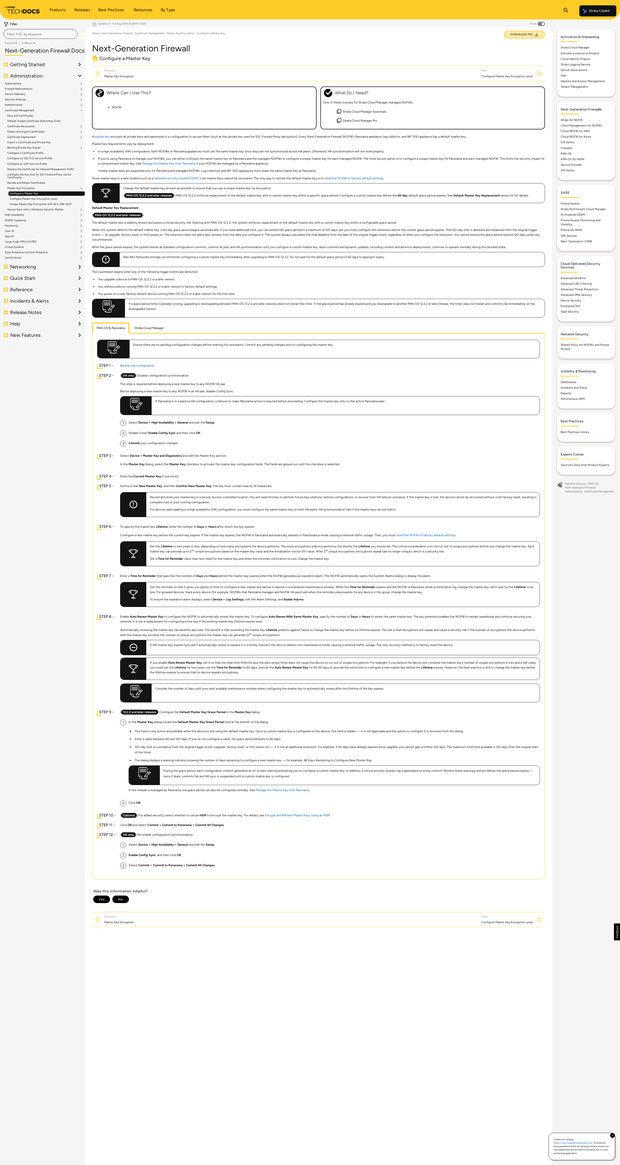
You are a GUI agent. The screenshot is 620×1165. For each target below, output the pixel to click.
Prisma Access (570, 203)
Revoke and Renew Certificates (26, 182)
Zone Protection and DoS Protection (26, 252)
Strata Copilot (599, 11)
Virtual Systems (14, 247)
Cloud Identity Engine (575, 59)
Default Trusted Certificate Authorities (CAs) (34, 121)
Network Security (575, 483)
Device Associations (574, 70)
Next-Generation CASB (576, 241)
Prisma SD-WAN (571, 230)
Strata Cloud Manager (575, 47)
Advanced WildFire (573, 278)
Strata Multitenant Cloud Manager (583, 209)
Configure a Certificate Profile (25, 153)
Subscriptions (13, 83)
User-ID (9, 231)
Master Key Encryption (21, 188)
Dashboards (568, 382)
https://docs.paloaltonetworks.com (573, 1142)
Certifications (13, 257)
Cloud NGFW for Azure (576, 136)
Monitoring (11, 225)
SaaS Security (570, 311)
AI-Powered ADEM (573, 214)
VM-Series (567, 170)
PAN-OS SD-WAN (572, 159)
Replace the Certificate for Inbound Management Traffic (40, 169)
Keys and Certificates (20, 115)
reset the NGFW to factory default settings (353, 178)
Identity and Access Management (583, 81)
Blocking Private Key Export (23, 147)
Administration (573, 491)
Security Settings (15, 99)
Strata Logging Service (575, 64)
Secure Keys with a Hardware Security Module (35, 209)
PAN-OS (566, 153)
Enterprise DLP (570, 306)
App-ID (9, 236)
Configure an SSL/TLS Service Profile (29, 158)
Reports (566, 393)
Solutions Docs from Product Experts (585, 465)
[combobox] (41, 34)
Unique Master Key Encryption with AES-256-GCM (40, 204)
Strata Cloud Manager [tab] (149, 328)
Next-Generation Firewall (117, 33)
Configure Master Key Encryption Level (33, 198)
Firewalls (566, 148)
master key (102, 136)
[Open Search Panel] (565, 11)
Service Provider (571, 164)
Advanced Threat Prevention (579, 289)
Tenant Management (574, 86)
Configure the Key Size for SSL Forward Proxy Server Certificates (39, 176)
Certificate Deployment (21, 137)
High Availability (14, 214)
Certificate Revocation (21, 126)
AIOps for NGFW (572, 120)
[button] (617, 931)
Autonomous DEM (573, 399)
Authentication (14, 104)
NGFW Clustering (15, 220)
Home (95, 33)
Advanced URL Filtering (576, 283)
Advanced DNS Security (576, 295)
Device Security (571, 300)
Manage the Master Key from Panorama (168, 163)
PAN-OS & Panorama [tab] (111, 328)
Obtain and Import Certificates (25, 131)
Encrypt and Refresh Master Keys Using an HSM (297, 815)
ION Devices (569, 235)
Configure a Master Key (24, 193)
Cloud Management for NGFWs (581, 125)
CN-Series (567, 142)
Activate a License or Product (580, 53)
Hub (563, 75)
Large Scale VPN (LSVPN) (21, 241)
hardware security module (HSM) (176, 178)
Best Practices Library (575, 432)
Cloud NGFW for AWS (575, 131)
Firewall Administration (18, 88)
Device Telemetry (15, 94)
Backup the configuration (137, 365)
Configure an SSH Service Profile (27, 163)
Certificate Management (19, 110)
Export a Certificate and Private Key (29, 142)
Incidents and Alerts (574, 387)
